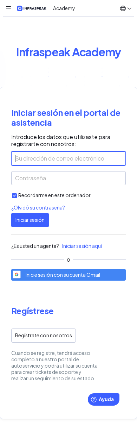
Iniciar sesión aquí (82, 246)
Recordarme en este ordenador (54, 195)
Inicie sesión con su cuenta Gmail (63, 275)
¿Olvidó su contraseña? (38, 208)
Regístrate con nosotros (43, 335)
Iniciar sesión (30, 220)
